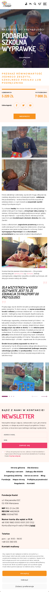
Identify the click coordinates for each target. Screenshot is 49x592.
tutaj (32, 525)
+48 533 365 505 (9, 542)
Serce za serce (31, 476)
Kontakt (31, 483)
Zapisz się (24, 445)
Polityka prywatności (37, 479)
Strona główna (18, 468)
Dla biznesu (32, 468)
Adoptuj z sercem (14, 472)
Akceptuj (24, 573)
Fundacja (6, 479)
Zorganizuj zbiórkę (13, 476)
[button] (30, 105)
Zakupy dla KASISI (34, 472)
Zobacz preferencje (24, 586)
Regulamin (19, 483)
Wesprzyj (24, 116)
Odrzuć (24, 580)
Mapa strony (19, 479)
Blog (43, 476)
